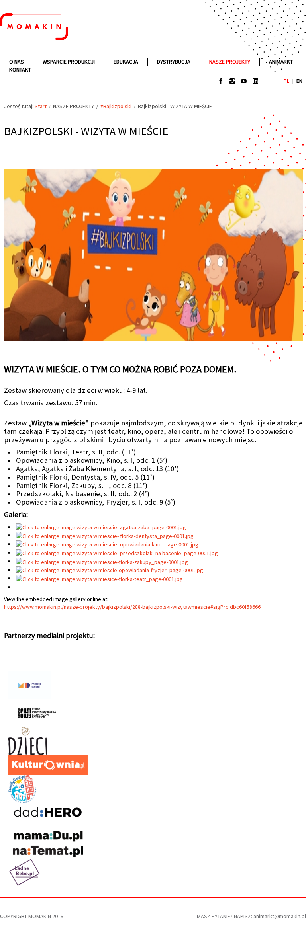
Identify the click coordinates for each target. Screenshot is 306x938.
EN (299, 80)
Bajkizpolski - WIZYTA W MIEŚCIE (86, 131)
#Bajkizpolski (115, 106)
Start (41, 106)
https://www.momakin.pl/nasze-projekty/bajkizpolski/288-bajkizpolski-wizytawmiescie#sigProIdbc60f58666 (132, 606)
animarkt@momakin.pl (279, 916)
